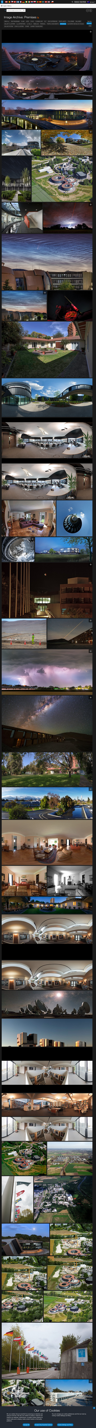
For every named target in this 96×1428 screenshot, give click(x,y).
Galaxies (78, 21)
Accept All (26, 1424)
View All (6, 21)
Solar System (8, 26)
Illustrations (21, 24)
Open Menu (6, 6)
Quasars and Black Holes (76, 24)
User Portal (83, 2)
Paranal (42, 24)
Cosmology (39, 21)
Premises (63, 24)
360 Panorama (15, 21)
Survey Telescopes (36, 26)
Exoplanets (62, 21)
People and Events (53, 24)
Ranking (89, 23)
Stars (27, 26)
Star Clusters (19, 26)
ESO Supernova (52, 21)
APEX (27, 21)
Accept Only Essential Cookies (43, 1424)
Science (77, 2)
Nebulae (36, 24)
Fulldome (71, 21)
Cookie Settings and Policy (65, 1424)
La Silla (29, 24)
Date (90, 26)
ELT (45, 21)
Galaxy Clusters (9, 24)
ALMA (22, 21)
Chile (32, 21)
